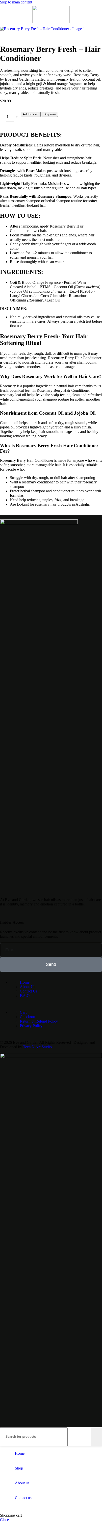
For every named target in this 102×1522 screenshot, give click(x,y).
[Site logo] (51, 21)
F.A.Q (25, 995)
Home (24, 982)
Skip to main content (16, 2)
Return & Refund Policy (39, 1021)
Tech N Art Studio (37, 1047)
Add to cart (31, 114)
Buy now (50, 114)
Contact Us (28, 991)
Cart (23, 1012)
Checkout (27, 1017)
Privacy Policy (31, 1026)
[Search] (96, 1436)
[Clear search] (87, 1437)
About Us (27, 987)
